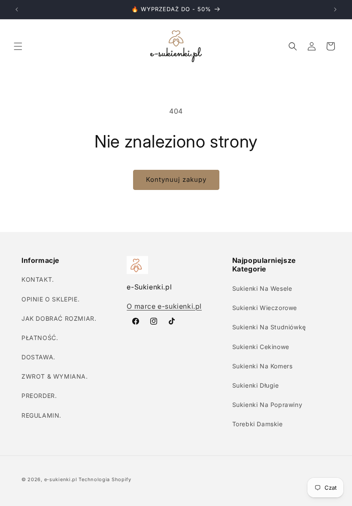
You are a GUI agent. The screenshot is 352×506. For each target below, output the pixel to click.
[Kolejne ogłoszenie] (335, 9)
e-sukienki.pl (60, 479)
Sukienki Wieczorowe (264, 307)
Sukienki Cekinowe (260, 346)
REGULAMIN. (41, 415)
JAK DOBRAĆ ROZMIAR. (58, 318)
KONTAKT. (37, 279)
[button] (18, 46)
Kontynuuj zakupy (176, 179)
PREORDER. (39, 395)
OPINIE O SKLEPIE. (50, 299)
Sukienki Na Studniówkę (269, 327)
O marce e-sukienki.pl (164, 306)
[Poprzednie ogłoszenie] (16, 9)
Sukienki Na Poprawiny (267, 404)
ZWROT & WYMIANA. (54, 376)
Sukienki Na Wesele (262, 288)
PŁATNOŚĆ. (39, 337)
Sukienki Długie (255, 385)
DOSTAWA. (38, 357)
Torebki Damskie (257, 424)
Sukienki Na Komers (262, 366)
